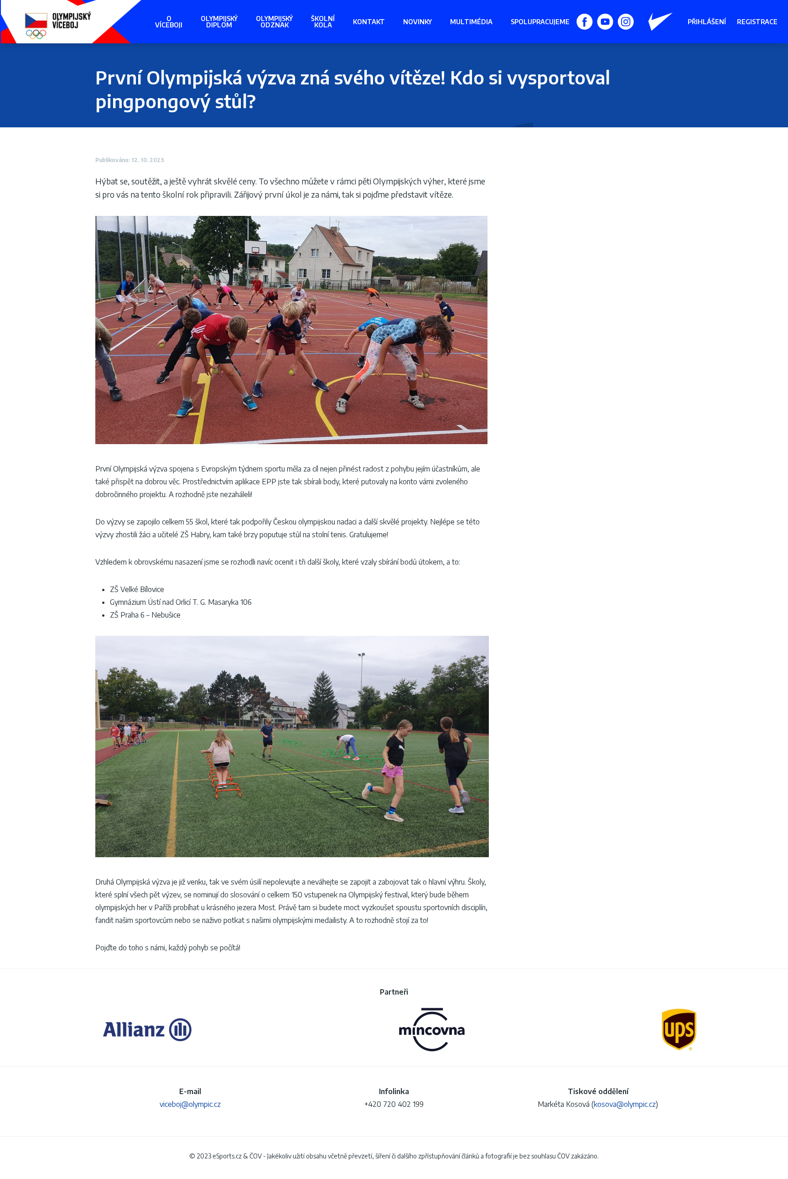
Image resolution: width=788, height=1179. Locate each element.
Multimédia (471, 22)
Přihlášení (707, 22)
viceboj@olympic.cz (190, 1104)
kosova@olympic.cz (625, 1104)
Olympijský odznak (274, 22)
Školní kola (323, 22)
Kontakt (369, 22)
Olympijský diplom (219, 22)
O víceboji (168, 22)
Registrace (757, 22)
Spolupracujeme (540, 22)
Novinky (417, 22)
